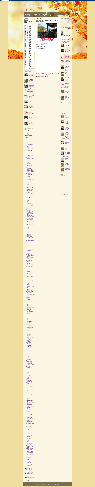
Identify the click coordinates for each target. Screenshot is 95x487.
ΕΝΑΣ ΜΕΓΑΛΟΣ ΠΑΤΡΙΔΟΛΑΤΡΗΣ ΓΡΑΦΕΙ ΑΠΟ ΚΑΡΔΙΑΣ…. (29, 270)
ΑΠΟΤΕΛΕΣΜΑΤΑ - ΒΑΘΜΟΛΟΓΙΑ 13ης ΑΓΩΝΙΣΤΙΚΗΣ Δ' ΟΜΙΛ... (29, 398)
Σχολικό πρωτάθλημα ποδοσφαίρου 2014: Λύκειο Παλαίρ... (29, 464)
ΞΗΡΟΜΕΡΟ (26, 16)
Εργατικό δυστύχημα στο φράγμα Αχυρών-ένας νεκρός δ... (30, 433)
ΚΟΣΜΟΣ (57, 14)
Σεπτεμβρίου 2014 (29, 473)
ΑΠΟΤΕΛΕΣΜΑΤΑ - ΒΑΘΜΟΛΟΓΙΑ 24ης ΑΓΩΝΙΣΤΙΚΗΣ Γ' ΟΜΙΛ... (29, 458)
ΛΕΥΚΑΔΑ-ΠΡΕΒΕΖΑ (64, 14)
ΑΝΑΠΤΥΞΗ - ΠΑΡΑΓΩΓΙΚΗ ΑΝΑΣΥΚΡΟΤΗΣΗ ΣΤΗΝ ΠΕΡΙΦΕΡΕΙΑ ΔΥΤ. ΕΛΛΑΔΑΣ (67, 61)
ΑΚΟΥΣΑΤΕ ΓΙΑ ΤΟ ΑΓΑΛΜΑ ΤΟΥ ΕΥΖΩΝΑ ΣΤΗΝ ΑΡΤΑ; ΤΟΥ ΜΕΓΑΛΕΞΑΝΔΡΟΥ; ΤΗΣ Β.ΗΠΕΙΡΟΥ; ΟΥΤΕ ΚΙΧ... (65, 154)
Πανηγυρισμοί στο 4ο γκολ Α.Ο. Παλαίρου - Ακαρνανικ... (29, 452)
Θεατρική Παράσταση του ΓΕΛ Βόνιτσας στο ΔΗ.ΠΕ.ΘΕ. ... (30, 350)
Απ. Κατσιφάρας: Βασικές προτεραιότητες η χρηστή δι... (30, 321)
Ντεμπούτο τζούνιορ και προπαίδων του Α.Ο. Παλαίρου (67, 73)
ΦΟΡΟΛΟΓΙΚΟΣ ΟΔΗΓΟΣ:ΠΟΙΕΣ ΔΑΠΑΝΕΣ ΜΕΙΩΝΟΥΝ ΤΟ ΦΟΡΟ (31, 96)
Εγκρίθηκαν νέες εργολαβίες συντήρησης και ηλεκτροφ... (29, 420)
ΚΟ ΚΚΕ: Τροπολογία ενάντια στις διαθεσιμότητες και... (29, 144)
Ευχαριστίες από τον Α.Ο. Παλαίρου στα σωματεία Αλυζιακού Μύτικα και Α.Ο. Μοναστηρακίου (65, 92)
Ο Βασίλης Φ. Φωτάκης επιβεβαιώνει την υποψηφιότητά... (29, 359)
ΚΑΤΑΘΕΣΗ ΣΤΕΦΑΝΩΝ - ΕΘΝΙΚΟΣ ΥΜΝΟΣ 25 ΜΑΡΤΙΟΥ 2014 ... (30, 414)
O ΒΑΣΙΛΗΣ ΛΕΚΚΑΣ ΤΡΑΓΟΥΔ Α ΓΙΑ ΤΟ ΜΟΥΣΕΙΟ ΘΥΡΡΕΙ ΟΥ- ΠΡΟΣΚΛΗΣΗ (67, 51)
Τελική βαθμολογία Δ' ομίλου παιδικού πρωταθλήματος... (29, 455)
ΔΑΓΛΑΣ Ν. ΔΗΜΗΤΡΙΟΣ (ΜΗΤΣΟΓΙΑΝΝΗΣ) (66, 36)
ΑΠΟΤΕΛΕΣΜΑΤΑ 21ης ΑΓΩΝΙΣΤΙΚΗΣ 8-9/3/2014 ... (30, 258)
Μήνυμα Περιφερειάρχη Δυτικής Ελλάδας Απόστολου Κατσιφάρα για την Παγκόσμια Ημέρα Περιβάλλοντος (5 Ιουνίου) (65, 85)
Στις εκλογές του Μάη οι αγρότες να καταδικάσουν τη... (30, 241)
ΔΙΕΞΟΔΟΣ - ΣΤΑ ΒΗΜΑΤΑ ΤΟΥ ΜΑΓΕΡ (30, 392)
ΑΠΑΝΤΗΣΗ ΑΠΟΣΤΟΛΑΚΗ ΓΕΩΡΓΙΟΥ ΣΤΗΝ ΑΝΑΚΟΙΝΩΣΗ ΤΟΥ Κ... (29, 368)
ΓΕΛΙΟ (33, 14)
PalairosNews (28, 5)
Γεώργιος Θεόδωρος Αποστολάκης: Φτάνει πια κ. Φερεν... (30, 302)
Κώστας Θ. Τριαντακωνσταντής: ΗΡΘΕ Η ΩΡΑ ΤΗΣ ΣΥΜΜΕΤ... (29, 298)
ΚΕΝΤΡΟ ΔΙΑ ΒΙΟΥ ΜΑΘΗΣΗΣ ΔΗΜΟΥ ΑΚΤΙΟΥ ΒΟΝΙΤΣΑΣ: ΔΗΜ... (29, 237)
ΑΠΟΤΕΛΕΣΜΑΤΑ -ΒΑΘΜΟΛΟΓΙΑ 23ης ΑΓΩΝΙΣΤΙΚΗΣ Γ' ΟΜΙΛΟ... (29, 383)
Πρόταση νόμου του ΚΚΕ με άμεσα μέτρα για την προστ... (30, 387)
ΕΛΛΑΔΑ (45, 14)
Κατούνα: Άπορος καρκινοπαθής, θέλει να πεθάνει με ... (30, 216)
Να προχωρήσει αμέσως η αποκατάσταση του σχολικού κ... (30, 424)
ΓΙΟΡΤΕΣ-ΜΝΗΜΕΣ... (39, 14)
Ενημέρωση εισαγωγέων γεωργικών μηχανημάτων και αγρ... (30, 324)
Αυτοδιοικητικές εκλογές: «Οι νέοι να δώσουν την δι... (30, 377)
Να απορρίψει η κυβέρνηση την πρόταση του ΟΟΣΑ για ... (29, 187)
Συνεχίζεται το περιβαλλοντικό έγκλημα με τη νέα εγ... (30, 361)
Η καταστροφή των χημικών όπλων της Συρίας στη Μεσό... (29, 264)
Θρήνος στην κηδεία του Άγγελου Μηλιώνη (67, 45)
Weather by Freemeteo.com (63, 175)
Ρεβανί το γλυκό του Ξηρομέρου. (67, 169)
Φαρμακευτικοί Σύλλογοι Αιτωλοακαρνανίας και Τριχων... (30, 441)
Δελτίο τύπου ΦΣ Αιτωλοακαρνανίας (29, 203)
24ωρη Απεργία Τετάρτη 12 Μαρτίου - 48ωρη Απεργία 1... (30, 247)
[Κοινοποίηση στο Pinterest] (47, 43)
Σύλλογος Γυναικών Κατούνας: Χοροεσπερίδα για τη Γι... (29, 151)
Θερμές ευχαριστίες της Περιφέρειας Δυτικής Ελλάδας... (29, 225)
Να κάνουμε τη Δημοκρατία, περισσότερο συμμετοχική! (28, 234)
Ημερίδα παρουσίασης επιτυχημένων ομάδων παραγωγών (30, 171)
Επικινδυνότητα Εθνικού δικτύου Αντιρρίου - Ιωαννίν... (30, 244)
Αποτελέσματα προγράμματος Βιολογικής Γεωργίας (29, 343)
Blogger (57, 484)
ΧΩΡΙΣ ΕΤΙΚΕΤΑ (54, 16)
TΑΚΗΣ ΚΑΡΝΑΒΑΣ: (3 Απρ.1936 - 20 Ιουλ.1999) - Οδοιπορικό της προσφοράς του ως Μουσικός (65, 122)
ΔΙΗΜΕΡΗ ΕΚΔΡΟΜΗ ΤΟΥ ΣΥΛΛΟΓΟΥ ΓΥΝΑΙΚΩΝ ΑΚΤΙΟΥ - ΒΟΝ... (29, 155)
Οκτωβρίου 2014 (29, 474)
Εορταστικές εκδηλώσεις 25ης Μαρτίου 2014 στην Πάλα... (30, 395)
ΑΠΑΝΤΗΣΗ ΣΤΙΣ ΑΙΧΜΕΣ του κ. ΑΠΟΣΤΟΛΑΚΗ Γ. (29, 340)
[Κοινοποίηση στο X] (45, 43)
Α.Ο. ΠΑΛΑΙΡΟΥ (41, 44)
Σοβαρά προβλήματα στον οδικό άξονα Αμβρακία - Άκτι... (29, 190)
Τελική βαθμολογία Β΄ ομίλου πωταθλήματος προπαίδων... (30, 255)
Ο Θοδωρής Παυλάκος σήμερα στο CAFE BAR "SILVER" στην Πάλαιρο (31, 118)
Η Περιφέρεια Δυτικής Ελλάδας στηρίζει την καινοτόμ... (29, 328)
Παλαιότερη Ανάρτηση (54, 73)
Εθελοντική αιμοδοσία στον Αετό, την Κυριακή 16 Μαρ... (30, 208)
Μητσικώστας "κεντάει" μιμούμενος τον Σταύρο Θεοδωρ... (30, 141)
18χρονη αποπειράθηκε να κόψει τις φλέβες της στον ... (30, 286)
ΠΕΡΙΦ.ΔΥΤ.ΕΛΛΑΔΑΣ (39, 16)
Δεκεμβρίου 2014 (29, 477)
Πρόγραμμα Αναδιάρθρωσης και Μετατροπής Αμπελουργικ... (29, 193)
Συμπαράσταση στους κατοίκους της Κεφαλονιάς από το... (29, 210)
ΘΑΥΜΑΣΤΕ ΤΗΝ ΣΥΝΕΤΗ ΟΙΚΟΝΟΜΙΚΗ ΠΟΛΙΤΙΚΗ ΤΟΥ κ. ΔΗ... (29, 147)
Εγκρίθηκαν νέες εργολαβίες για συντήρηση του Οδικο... (29, 183)
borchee (52, 484)
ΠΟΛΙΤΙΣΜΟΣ (47, 16)
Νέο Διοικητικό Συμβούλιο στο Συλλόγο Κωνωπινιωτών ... (30, 289)
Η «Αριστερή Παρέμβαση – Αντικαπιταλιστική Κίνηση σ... (30, 292)
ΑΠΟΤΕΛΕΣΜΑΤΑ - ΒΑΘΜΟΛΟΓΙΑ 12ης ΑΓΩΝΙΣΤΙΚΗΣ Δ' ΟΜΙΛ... (29, 314)
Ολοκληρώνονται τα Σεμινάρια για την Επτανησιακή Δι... (29, 380)
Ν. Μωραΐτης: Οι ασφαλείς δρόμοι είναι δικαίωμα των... (30, 307)
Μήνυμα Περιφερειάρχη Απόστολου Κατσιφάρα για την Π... (30, 197)
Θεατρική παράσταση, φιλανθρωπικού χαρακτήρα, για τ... (29, 168)
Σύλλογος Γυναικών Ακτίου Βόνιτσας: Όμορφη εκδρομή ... (29, 462)
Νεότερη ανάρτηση (40, 73)
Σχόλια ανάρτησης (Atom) (44, 76)
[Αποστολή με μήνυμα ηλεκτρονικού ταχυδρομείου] (43, 43)
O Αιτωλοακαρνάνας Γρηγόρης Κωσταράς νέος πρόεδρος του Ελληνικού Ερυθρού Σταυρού (29, 75)
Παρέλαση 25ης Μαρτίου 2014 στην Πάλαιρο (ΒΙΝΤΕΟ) (30, 411)
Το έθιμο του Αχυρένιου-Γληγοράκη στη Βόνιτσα (30, 165)
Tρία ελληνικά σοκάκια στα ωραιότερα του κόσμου (29, 277)
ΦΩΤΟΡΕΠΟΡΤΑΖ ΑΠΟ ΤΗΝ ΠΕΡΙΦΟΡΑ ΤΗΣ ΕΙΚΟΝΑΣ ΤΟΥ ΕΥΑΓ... (30, 401)
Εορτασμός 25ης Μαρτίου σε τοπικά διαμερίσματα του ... (29, 427)
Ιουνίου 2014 (28, 469)
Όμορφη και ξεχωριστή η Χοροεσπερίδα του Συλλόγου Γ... (30, 295)
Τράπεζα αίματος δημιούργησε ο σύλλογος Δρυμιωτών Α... (30, 346)
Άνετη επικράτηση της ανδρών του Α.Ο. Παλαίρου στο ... (29, 449)
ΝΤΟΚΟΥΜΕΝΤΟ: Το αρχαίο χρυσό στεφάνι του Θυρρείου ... (30, 163)
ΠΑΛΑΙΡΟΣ (32, 16)
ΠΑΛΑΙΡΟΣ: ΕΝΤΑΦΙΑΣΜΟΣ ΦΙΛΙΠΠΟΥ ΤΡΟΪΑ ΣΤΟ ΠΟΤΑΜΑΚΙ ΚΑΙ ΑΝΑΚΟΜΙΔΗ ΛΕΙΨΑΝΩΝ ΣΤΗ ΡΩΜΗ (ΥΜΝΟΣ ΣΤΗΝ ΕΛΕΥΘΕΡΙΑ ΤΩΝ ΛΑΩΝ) (65, 135)
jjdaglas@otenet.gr (34, 10)
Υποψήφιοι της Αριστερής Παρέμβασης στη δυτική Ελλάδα (30, 443)
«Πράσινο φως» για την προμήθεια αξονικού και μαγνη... (29, 252)
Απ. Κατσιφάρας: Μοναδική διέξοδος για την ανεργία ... (30, 174)
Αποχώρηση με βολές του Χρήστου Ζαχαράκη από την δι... (30, 430)
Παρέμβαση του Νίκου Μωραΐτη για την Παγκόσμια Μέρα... (29, 231)
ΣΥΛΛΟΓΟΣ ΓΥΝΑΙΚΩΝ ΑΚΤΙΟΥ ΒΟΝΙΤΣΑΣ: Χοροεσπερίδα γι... (29, 213)
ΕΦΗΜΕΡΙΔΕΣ (51, 14)
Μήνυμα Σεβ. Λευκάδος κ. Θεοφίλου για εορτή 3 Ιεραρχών (67, 56)
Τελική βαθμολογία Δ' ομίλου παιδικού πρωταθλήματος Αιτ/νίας (29, 92)
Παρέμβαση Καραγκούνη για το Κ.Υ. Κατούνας (31, 123)
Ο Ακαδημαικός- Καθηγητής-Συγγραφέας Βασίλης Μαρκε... (29, 280)
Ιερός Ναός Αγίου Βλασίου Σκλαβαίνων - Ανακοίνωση (67, 116)
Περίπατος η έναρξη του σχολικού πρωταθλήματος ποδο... (30, 407)
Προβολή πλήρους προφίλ (65, 39)
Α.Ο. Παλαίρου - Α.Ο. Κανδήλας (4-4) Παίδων (29, 372)
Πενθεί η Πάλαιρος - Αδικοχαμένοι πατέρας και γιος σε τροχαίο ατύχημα (31, 107)
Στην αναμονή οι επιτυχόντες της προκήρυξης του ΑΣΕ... (30, 222)
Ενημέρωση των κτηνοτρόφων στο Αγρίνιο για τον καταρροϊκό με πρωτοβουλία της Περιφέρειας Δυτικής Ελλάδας (29, 87)
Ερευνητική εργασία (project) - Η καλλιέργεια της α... (29, 261)
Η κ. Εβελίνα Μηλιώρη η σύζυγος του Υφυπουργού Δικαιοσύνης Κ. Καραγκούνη (67, 128)
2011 (26, 130)
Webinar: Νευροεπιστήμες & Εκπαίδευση (29, 250)
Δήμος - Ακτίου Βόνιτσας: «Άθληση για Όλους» (30, 273)
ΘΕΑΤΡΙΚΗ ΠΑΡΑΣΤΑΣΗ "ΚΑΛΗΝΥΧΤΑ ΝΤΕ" (30, 205)
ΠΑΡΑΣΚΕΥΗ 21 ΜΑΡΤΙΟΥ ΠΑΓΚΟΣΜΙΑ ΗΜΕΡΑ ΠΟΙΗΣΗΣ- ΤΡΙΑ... (29, 310)
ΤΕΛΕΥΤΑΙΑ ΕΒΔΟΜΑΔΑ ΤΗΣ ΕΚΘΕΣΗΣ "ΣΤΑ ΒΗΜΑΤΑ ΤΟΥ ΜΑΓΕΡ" (67, 79)
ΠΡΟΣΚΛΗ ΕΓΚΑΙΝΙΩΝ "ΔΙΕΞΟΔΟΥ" (29, 438)
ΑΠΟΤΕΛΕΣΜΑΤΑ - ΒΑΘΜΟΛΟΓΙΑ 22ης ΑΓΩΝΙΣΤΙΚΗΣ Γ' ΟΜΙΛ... (29, 318)
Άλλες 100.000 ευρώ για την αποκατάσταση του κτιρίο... (30, 356)
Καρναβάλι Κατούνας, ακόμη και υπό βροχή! (30, 158)
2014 (26, 134)
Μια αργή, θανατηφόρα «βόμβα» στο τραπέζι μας (67, 164)
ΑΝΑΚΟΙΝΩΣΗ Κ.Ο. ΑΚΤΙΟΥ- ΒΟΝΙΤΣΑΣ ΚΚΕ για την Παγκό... (29, 390)
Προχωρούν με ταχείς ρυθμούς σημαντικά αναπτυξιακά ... (29, 331)
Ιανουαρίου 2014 (29, 135)
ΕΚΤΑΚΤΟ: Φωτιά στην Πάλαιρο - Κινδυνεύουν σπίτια (67, 148)
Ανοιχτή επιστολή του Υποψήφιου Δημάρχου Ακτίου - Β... (30, 284)
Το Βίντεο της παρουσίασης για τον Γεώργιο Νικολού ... (29, 404)
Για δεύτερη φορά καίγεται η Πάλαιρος (31, 101)
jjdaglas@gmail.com (27, 10)
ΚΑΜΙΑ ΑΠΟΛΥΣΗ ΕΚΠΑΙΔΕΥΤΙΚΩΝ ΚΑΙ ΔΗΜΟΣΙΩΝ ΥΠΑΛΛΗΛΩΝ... (30, 334)
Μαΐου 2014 (28, 468)
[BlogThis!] (44, 43)
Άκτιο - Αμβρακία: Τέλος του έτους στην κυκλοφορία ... (29, 180)
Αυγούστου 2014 (29, 472)
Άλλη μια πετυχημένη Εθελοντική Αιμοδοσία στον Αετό (30, 305)
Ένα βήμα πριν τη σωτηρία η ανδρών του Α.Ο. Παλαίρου (30, 375)
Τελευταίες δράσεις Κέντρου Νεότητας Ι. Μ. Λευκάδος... (29, 337)
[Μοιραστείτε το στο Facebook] (46, 43)
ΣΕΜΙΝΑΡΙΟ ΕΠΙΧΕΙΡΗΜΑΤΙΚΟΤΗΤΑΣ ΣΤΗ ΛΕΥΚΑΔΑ (30, 177)
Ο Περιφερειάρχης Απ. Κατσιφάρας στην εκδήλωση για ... (29, 228)
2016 (26, 480)
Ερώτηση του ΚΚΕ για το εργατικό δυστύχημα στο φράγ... (30, 446)
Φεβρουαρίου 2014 (29, 136)
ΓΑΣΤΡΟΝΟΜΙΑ (27, 14)
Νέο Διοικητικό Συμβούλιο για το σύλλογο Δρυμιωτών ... (30, 353)
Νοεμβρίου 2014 (29, 476)
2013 (26, 133)
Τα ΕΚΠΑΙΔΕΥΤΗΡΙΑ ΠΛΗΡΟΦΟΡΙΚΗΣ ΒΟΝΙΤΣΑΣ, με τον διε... (29, 200)
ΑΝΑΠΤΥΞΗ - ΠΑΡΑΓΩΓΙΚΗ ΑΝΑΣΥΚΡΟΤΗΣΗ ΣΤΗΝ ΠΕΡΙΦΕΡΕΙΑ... (30, 417)
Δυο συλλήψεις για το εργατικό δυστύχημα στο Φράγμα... (29, 436)
